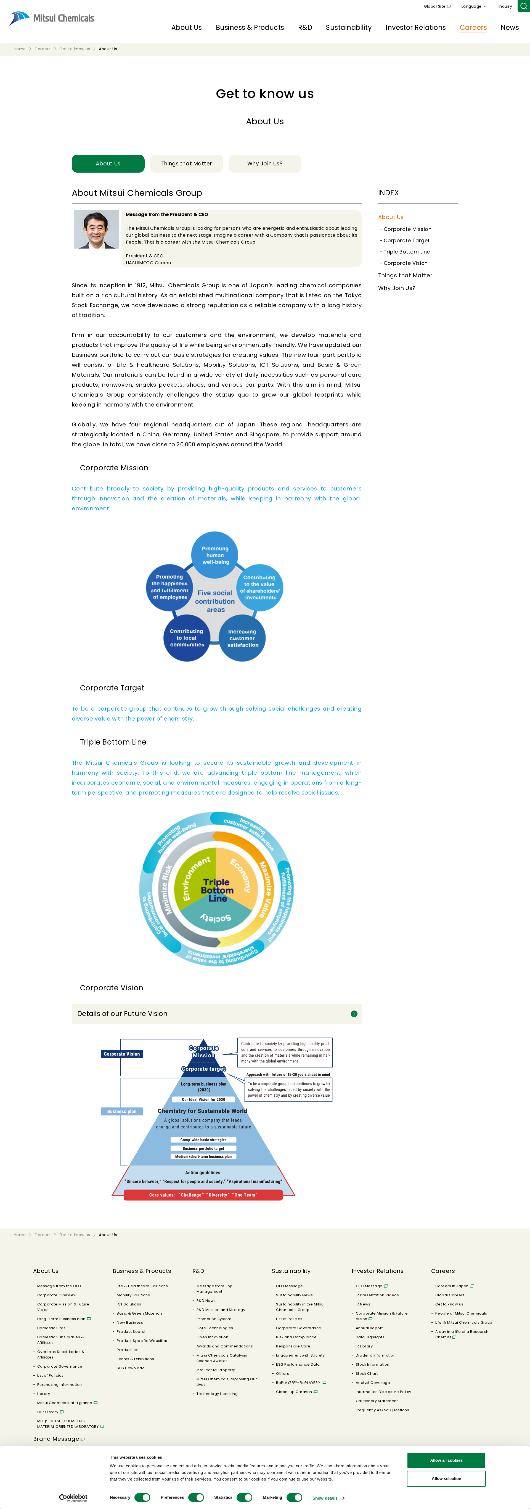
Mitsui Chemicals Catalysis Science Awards (222, 1358)
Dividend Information (376, 1355)
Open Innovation (212, 1337)
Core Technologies (215, 1328)
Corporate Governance (60, 1366)
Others (282, 1373)
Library (43, 1393)
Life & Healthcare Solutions (142, 1286)
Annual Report (369, 1328)
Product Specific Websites (142, 1340)
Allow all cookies (446, 1460)
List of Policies (50, 1375)
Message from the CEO (59, 1286)
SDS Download (131, 1368)
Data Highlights (370, 1337)
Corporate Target (407, 240)
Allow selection (446, 1478)
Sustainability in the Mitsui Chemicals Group (300, 1307)
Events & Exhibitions (135, 1359)
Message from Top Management (215, 1288)
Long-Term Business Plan (61, 1318)
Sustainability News (294, 1295)
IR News (363, 1304)
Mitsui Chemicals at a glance (64, 1402)
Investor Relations (416, 27)
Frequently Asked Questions (382, 1410)
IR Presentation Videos (377, 1295)
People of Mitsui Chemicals (461, 1313)
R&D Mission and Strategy (221, 1309)
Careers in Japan (452, 1286)
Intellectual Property (216, 1370)
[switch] (196, 1497)
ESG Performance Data (298, 1364)
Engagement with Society (300, 1355)
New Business (130, 1322)
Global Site (435, 6)
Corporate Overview (57, 1295)
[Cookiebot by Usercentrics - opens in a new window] (73, 1498)
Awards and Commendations (225, 1346)
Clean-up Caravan (294, 1391)
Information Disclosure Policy (383, 1391)
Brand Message (56, 1439)
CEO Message (289, 1286)
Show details (325, 1498)
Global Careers (450, 1295)
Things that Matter (405, 275)
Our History (47, 1412)
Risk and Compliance (296, 1337)
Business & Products (250, 27)
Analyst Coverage (373, 1382)
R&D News (206, 1300)
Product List (128, 1349)
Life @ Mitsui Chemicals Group (463, 1322)
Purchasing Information (59, 1384)
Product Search (132, 1331)
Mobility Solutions (133, 1295)
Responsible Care (293, 1346)
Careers (473, 27)
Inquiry (505, 6)
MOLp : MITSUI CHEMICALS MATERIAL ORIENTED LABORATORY (68, 1423)
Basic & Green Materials (140, 1313)
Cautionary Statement (377, 1401)
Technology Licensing (217, 1393)
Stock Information (372, 1364)
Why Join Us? (397, 288)
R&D (305, 27)
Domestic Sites (51, 1328)
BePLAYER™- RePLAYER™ (298, 1382)
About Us (186, 27)
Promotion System (214, 1318)
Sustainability (349, 27)
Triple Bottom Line (407, 251)
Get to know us (449, 1304)
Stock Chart (367, 1373)
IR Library (364, 1346)
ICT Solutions (129, 1304)
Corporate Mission (407, 229)
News (510, 27)
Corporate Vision (406, 263)
